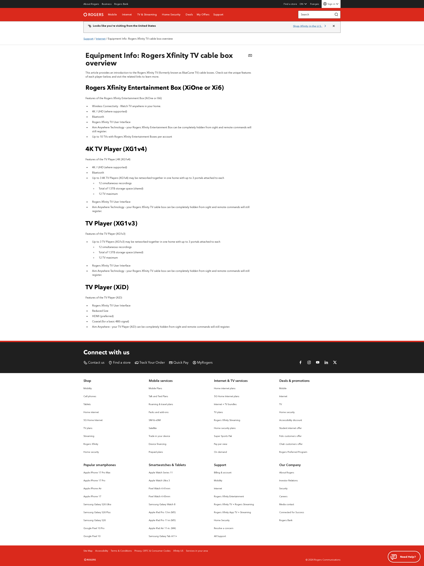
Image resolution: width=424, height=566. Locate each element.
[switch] (315, 4)
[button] (303, 4)
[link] (91, 4)
